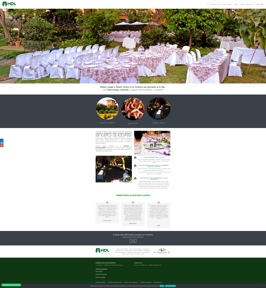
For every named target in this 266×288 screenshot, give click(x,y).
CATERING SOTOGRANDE (145, 282)
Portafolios (241, 4)
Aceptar (162, 285)
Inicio (207, 4)
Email (133, 241)
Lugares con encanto (107, 122)
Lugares (236, 4)
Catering (229, 4)
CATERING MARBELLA (101, 282)
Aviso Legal (99, 271)
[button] (11, 285)
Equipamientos (249, 4)
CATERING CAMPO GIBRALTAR (131, 282)
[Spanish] (262, 6)
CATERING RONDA (157, 282)
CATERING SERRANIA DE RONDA (114, 282)
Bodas (219, 4)
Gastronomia (213, 4)
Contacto (257, 4)
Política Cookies (100, 277)
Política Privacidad (101, 274)
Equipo (223, 4)
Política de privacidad (170, 285)
